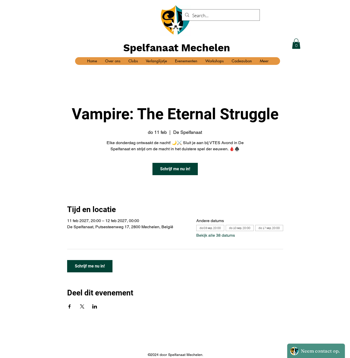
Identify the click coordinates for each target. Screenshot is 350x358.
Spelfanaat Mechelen (176, 48)
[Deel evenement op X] (82, 306)
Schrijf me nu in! (175, 168)
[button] (296, 43)
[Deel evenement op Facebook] (69, 306)
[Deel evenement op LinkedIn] (94, 306)
